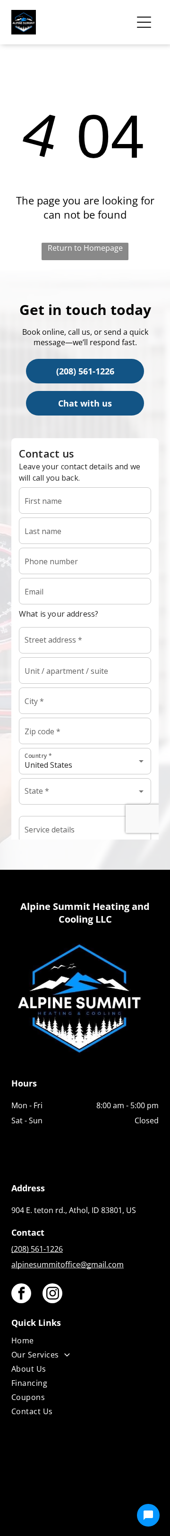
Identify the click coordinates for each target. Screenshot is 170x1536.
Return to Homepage (85, 248)
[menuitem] (85, 1342)
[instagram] (52, 1294)
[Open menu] (144, 22)
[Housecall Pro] (105, 1501)
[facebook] (21, 1294)
